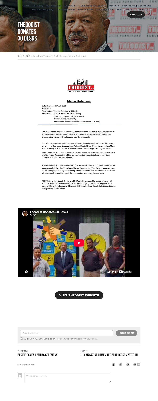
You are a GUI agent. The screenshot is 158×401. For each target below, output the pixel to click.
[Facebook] (113, 364)
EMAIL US (136, 14)
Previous (24, 351)
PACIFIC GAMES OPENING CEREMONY (38, 355)
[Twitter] (120, 364)
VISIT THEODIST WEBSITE (79, 295)
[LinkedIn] (127, 364)
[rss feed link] (138, 364)
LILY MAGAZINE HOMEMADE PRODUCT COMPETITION (109, 355)
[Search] (149, 14)
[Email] (134, 364)
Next (83, 351)
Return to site (27, 364)
